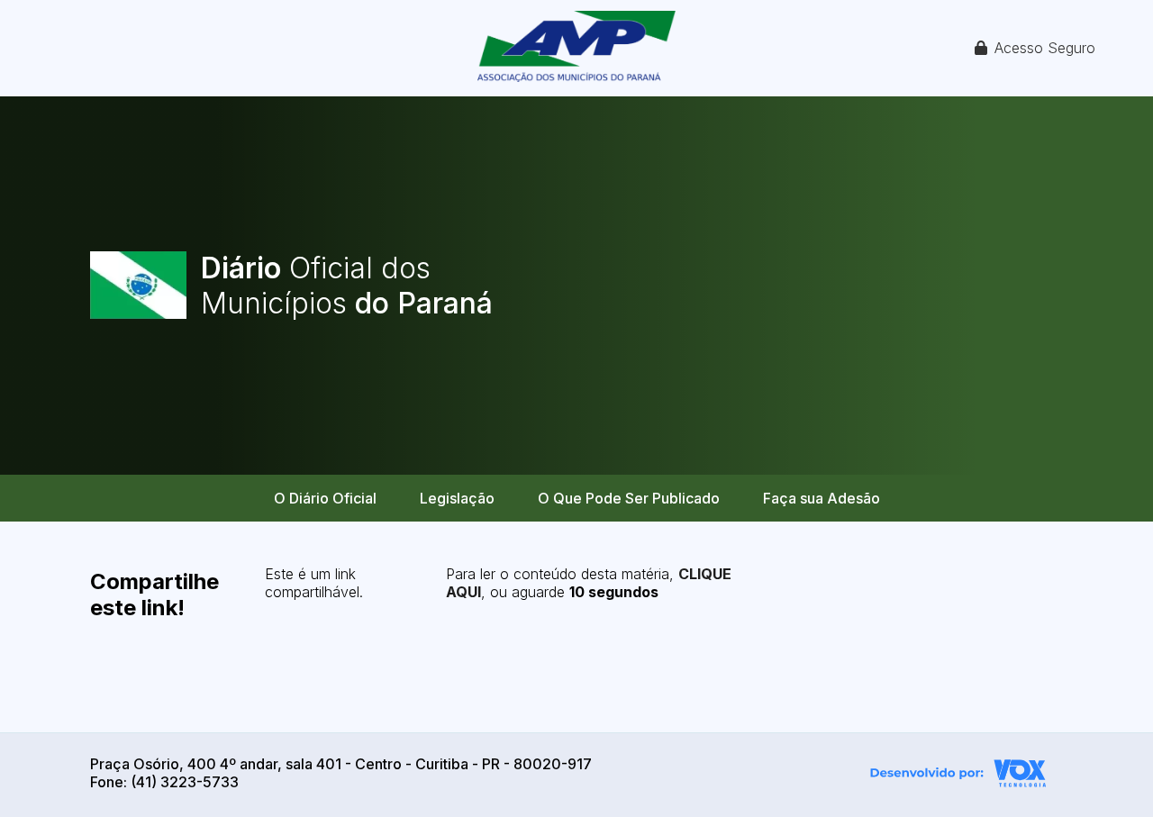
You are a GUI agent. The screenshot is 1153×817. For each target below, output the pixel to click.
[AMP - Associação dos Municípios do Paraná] (576, 48)
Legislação (457, 498)
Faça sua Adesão (821, 498)
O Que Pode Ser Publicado (629, 498)
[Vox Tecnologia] (958, 775)
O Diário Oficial (325, 498)
